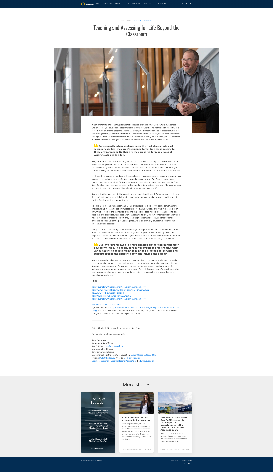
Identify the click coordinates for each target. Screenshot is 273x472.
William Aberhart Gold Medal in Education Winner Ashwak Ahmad (98, 413)
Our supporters (160, 4)
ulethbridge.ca (187, 460)
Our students (108, 4)
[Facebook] (183, 3)
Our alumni (136, 4)
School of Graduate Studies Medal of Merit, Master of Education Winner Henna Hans (98, 427)
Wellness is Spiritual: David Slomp (106, 304)
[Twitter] (187, 3)
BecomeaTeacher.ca (100, 361)
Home (98, 4)
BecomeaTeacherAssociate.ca (123, 361)
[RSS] (191, 3)
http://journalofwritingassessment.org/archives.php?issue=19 (119, 287)
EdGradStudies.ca (146, 361)
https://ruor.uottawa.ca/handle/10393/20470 (111, 296)
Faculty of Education (142, 20)
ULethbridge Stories (94, 460)
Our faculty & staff (122, 4)
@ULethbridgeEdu (107, 358)
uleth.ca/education (132, 358)
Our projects (147, 4)
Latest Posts (174, 460)
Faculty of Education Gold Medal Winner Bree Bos (98, 440)
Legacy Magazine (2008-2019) (143, 355)
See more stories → (98, 448)
